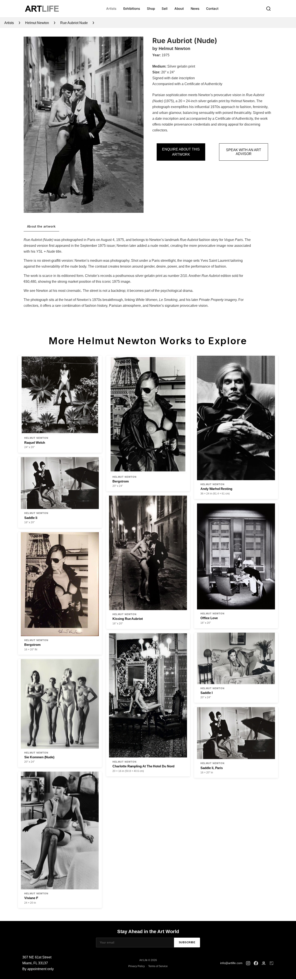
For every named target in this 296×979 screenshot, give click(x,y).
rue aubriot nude (74, 23)
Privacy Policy (136, 966)
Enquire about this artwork (181, 151)
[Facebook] (256, 963)
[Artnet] (264, 963)
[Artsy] (271, 963)
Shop (151, 8)
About (179, 8)
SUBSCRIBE (187, 942)
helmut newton (37, 23)
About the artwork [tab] (41, 226)
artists (9, 23)
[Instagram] (248, 963)
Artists (111, 8)
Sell (165, 8)
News (195, 8)
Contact (212, 8)
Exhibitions (131, 8)
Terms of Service (158, 966)
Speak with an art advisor (243, 152)
